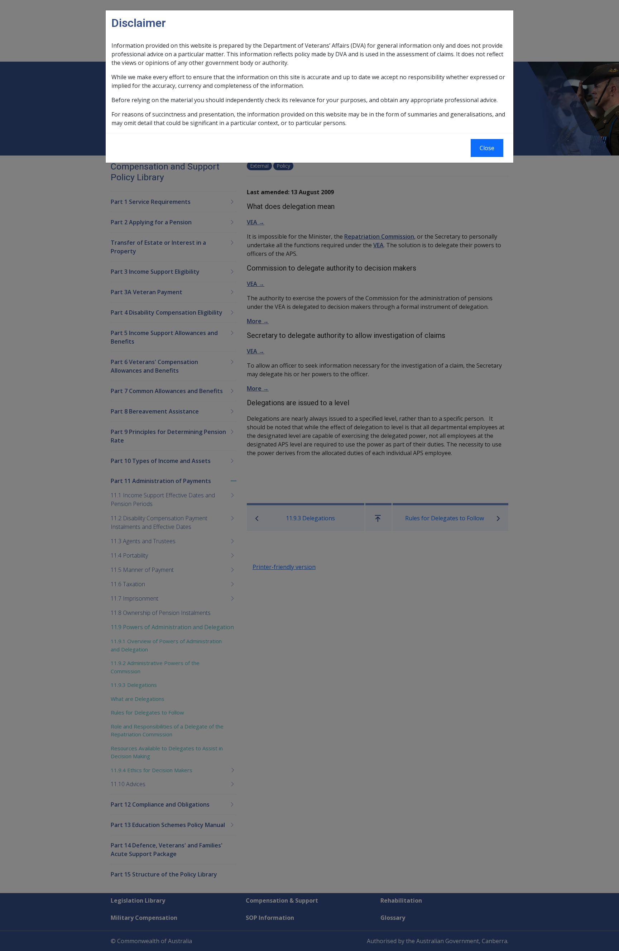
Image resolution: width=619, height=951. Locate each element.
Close (487, 148)
